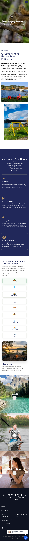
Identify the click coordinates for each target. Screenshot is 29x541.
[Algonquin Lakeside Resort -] (5, 2)
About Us (5, 516)
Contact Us (19, 519)
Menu (17, 516)
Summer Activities (21, 514)
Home (4, 514)
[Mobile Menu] (26, 2)
